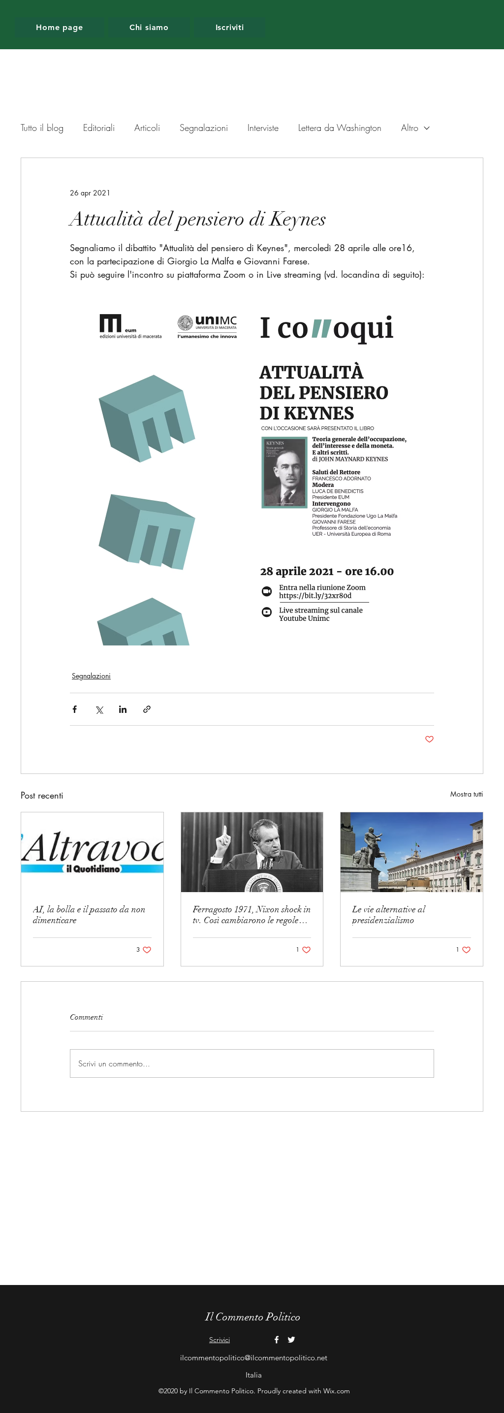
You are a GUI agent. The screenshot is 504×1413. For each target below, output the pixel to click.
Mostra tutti (466, 794)
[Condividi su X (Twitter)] (98, 709)
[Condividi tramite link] (147, 709)
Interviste (263, 127)
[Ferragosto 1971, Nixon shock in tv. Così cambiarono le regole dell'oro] (252, 852)
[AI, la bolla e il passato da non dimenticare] (92, 852)
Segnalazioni (204, 127)
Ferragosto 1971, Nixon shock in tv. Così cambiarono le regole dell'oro (252, 915)
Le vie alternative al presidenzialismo (388, 915)
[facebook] (277, 1340)
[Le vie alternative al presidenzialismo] (412, 852)
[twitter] (291, 1340)
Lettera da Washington (339, 127)
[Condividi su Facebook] (74, 709)
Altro (409, 127)
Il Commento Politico (253, 1316)
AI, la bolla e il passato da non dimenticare (89, 915)
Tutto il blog (42, 127)
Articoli (147, 127)
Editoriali (99, 127)
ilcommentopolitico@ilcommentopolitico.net (253, 1357)
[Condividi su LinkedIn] (122, 709)
